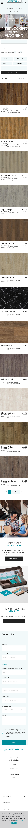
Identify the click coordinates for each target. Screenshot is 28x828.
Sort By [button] (21, 78)
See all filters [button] (12, 72)
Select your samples (12, 621)
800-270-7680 (14, 11)
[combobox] (12, 42)
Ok (14, 822)
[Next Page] (21, 492)
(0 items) (25, 2)
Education (6, 802)
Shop (4, 790)
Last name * (5, 653)
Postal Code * (5, 696)
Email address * (5, 687)
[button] (20, 2)
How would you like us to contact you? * (12, 668)
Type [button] (5, 58)
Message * (4, 715)
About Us (6, 809)
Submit (14, 742)
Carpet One (4, 17)
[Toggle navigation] (2, 3)
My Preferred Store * (7, 706)
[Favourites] (22, 2)
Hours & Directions (14, 760)
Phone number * (6, 677)
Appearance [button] (19, 58)
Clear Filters (4, 55)
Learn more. (19, 820)
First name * (5, 644)
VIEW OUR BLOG (12, 558)
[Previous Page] (6, 492)
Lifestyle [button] (5, 63)
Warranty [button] (13, 68)
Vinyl (17, 17)
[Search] (25, 42)
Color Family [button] (19, 63)
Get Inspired (7, 796)
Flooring (11, 17)
